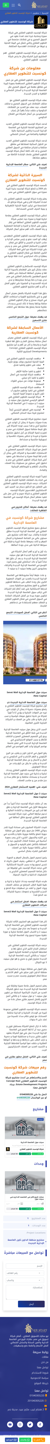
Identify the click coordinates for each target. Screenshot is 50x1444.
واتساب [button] (39, 1154)
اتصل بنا (37, 1440)
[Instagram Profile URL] (20, 1424)
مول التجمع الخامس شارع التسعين (28, 318)
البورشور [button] (13, 1154)
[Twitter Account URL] (30, 1424)
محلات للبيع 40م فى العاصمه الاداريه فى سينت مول (27, 1198)
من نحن (44, 1362)
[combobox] (41, 1273)
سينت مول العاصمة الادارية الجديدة (28, 702)
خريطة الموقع (41, 1383)
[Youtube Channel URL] (10, 1424)
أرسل (31, 1304)
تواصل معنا (42, 1367)
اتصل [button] (27, 1154)
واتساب (23, 1440)
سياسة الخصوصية (39, 1378)
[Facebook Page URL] (40, 1424)
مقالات (45, 1357)
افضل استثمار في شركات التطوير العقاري (28, 903)
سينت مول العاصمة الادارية (32, 1142)
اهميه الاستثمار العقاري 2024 (20, 787)
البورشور (10, 1440)
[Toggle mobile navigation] (13, 5)
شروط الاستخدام (40, 1372)
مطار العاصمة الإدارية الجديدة (26, 166)
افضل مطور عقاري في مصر (26, 1058)
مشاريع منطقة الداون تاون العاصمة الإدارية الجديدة (27, 1145)
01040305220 (26, 1094)
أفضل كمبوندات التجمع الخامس (26, 614)
